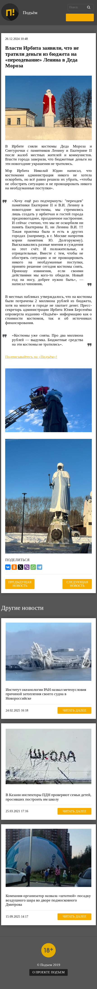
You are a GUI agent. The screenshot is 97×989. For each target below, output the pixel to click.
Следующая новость (77, 584)
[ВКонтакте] (8, 567)
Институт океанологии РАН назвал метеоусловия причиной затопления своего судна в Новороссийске (46, 694)
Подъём (30, 12)
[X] (20, 567)
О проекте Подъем (48, 972)
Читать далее (74, 710)
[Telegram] (39, 567)
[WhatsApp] (33, 567)
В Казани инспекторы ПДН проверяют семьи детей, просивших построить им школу (48, 797)
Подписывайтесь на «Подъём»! (31, 357)
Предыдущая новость (19, 584)
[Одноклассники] (14, 567)
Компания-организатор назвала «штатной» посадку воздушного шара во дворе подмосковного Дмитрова (48, 900)
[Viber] (27, 567)
